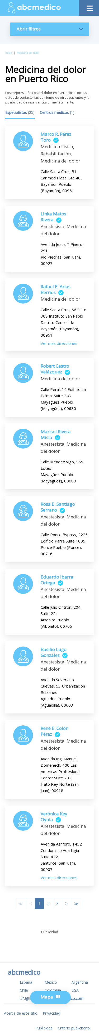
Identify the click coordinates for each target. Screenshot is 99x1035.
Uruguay (27, 998)
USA (75, 990)
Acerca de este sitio (20, 1013)
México (51, 982)
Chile (24, 990)
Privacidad (51, 1013)
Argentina (80, 982)
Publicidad (44, 1028)
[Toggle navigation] (89, 6)
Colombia (53, 990)
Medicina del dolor (28, 53)
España (26, 982)
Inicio (8, 53)
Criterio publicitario (74, 1028)
